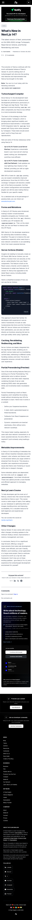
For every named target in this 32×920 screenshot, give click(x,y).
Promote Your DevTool (9, 774)
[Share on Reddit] (21, 581)
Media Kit (5, 779)
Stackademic (6, 800)
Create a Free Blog (8, 758)
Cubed (5, 797)
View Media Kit (16, 707)
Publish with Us (7, 771)
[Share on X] (18, 581)
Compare (5, 776)
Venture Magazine (8, 794)
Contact (5, 815)
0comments (10, 55)
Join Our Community (16, 726)
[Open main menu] (3, 2)
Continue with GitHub (16, 656)
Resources (6, 748)
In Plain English (7, 792)
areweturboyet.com (8, 201)
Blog (4, 740)
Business (5, 766)
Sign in (16, 594)
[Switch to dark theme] (28, 2)
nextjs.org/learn (6, 520)
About (5, 810)
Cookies (5, 820)
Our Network (6, 782)
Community (6, 751)
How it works (6, 642)
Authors (5, 745)
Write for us (6, 753)
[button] (16, 2)
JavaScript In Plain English (10, 838)
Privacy (5, 818)
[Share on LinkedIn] (15, 581)
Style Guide (6, 756)
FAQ (4, 769)
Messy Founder (7, 802)
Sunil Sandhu (18, 832)
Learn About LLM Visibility (10, 784)
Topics (5, 743)
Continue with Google (16, 652)
